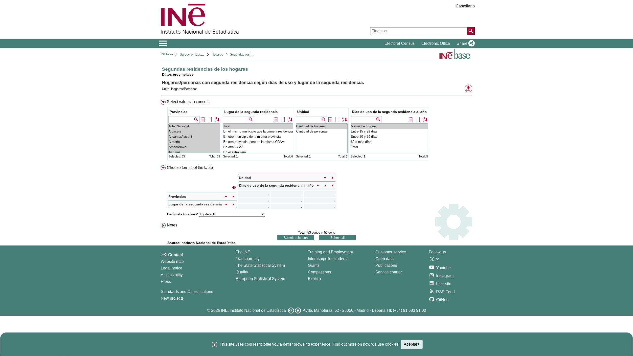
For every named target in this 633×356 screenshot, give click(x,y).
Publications (386, 265)
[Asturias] (194, 152)
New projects (172, 298)
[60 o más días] (389, 141)
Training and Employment (330, 252)
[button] (465, 43)
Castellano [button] (465, 6)
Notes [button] (172, 225)
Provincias (178, 112)
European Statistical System (260, 279)
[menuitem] (316, 131)
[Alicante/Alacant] (194, 136)
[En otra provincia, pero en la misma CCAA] (258, 141)
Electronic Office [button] (435, 43)
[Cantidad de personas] (321, 131)
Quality (242, 272)
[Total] (258, 126)
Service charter (388, 272)
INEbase (167, 54)
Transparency (248, 259)
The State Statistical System (260, 265)
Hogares (217, 54)
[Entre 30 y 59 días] (389, 136)
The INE (243, 252)
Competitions (319, 272)
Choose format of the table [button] (190, 167)
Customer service (390, 252)
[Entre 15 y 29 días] (389, 131)
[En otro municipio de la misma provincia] (258, 136)
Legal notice (171, 268)
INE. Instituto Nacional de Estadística (253, 310)
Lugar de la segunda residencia (251, 112)
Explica (314, 279)
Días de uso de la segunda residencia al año (389, 112)
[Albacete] (194, 131)
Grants (313, 265)
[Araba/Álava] (194, 147)
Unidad (303, 112)
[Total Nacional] (194, 126)
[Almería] (194, 141)
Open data (384, 259)
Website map (172, 261)
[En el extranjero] (258, 152)
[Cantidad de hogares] (321, 126)
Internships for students (328, 259)
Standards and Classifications (187, 291)
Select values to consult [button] (187, 102)
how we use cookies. (381, 344)
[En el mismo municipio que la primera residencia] (258, 131)
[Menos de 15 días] (389, 126)
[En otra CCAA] (258, 147)
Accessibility (172, 275)
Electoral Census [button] (399, 43)
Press (166, 281)
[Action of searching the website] (471, 31)
